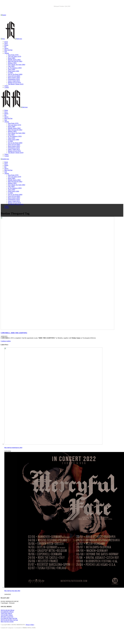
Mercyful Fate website (7, 621)
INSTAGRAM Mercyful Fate (9, 620)
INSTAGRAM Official (7, 610)
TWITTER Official (6, 613)
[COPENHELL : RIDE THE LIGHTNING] (57, 329)
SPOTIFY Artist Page (7, 616)
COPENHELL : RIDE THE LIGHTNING (14, 333)
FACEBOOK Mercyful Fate (9, 618)
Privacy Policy (30, 624)
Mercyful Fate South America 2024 (13, 447)
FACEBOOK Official (7, 612)
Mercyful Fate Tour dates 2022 (12, 590)
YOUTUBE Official (7, 615)
